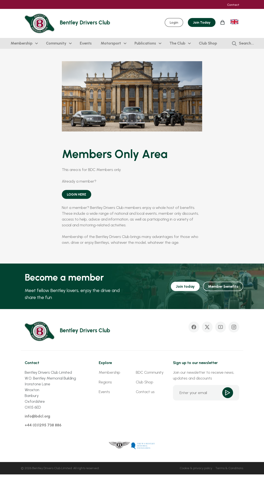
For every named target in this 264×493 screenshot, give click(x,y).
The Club (177, 43)
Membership (21, 43)
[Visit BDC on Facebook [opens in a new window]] (193, 327)
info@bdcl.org (37, 416)
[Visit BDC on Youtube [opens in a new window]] (220, 327)
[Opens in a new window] (119, 445)
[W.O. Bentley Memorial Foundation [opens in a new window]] (143, 445)
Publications (145, 43)
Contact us (145, 391)
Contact (233, 4)
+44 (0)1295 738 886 (43, 425)
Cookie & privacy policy (196, 468)
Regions (105, 382)
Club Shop (208, 43)
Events (86, 43)
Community (56, 43)
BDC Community (150, 372)
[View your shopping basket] (223, 22)
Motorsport (111, 43)
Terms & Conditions (229, 468)
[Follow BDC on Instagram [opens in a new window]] (233, 327)
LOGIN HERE (76, 194)
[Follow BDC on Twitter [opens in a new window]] (207, 327)
